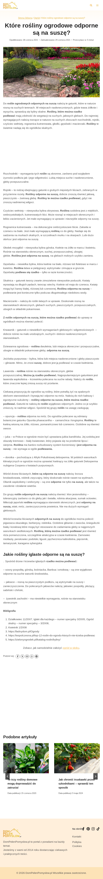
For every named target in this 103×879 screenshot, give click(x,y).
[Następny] (95, 776)
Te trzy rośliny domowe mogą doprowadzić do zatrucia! (22, 783)
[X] (22, 656)
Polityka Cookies (77, 844)
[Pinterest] (36, 656)
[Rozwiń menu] (97, 5)
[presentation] (26, 758)
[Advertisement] (51, 153)
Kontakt (76, 836)
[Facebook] (18, 656)
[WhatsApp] (32, 656)
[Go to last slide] (7, 776)
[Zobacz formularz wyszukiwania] (91, 5)
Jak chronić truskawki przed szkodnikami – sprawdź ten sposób (76, 783)
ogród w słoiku (71, 647)
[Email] (27, 656)
